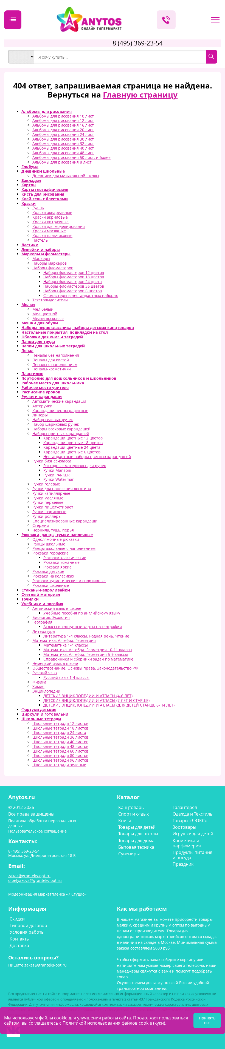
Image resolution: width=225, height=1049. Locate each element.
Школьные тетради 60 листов (60, 751)
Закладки (31, 180)
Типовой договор (28, 925)
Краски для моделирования (58, 226)
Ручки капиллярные (51, 493)
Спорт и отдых (133, 814)
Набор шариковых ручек (55, 424)
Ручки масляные (47, 498)
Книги (124, 821)
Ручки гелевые (46, 484)
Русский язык (44, 672)
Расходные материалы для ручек (74, 465)
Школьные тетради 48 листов (60, 746)
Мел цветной (44, 313)
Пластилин (32, 373)
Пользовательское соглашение (37, 831)
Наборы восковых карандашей (61, 428)
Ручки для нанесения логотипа (61, 488)
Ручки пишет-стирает (52, 507)
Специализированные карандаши (64, 521)
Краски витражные (50, 221)
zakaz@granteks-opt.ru (45, 965)
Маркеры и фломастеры (46, 253)
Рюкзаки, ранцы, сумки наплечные (57, 534)
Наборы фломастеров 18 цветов (73, 276)
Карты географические (44, 189)
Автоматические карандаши (59, 401)
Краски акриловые (50, 217)
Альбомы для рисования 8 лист (62, 162)
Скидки (17, 919)
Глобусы (29, 166)
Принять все (207, 1020)
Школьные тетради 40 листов (60, 741)
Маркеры (41, 258)
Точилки (30, 599)
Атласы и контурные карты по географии (82, 626)
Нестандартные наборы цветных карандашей (87, 456)
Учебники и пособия (42, 603)
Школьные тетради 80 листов (60, 755)
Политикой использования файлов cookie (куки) (114, 1023)
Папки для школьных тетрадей (53, 345)
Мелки (28, 304)
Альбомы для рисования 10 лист (63, 116)
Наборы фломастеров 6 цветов (72, 290)
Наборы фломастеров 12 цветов (73, 272)
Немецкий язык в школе (55, 663)
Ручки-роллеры (46, 516)
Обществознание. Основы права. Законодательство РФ (85, 668)
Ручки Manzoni (57, 470)
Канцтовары (131, 807)
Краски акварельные (52, 212)
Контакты (20, 939)
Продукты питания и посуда (192, 855)
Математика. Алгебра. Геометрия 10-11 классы (87, 649)
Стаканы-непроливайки (45, 590)
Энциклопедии (46, 691)
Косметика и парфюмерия (187, 843)
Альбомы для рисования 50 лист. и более (71, 157)
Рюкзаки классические (64, 557)
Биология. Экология (51, 617)
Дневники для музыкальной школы (65, 175)
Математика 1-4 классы (65, 645)
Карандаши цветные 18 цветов (73, 442)
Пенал (27, 350)
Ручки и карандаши (41, 396)
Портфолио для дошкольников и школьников (68, 378)
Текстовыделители (50, 299)
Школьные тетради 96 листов (60, 760)
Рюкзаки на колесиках (53, 576)
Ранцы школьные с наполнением (63, 548)
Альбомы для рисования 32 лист (63, 143)
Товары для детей (137, 827)
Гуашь (38, 207)
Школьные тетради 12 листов (60, 723)
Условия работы (27, 932)
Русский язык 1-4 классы (66, 677)
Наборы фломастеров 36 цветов (73, 286)
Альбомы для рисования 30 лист (63, 139)
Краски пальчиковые (52, 235)
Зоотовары (184, 827)
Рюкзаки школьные (50, 585)
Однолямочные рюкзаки (55, 539)
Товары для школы (138, 834)
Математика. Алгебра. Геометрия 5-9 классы (85, 654)
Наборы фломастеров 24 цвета (72, 281)
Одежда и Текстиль (192, 814)
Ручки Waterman (59, 479)
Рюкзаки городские (50, 553)
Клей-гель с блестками (44, 198)
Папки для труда (38, 341)
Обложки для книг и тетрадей (52, 336)
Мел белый (43, 309)
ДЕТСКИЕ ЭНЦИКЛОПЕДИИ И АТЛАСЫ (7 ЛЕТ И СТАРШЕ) (96, 700)
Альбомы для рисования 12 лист (63, 120)
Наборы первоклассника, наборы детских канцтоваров (77, 327)
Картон (28, 184)
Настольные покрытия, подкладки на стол (64, 332)
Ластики (29, 244)
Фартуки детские (38, 709)
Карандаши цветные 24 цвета (71, 447)
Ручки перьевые (47, 502)
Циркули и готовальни (44, 714)
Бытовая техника (136, 847)
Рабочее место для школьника (52, 382)
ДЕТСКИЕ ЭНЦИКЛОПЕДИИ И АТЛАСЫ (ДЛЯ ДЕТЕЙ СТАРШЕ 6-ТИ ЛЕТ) (109, 705)
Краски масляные (49, 230)
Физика (39, 682)
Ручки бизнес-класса (51, 461)
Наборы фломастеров (52, 267)
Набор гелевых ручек (52, 419)
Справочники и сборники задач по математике (88, 659)
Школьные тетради (41, 718)
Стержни (40, 525)
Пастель (40, 240)
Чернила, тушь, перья (53, 530)
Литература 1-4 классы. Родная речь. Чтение (86, 636)
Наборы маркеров (49, 263)
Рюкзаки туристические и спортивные (69, 580)
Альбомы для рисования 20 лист (63, 129)
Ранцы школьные (48, 544)
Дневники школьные (43, 171)
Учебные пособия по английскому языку (81, 613)
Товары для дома (136, 841)
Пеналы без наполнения (55, 355)
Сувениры (129, 854)
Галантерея (185, 807)
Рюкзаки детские (48, 571)
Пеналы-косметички (51, 368)
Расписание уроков (40, 392)
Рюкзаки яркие (57, 567)
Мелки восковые (48, 318)
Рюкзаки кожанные (61, 562)
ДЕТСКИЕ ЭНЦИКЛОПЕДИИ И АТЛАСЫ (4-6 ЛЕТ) (88, 695)
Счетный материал (40, 594)
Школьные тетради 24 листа (59, 732)
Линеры (40, 415)
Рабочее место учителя (45, 387)
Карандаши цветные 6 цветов (71, 452)
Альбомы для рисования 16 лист (63, 125)
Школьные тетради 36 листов (60, 737)
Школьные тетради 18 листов (60, 728)
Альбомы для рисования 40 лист (63, 148)
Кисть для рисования (42, 194)
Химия (38, 686)
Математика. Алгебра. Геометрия (64, 640)
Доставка (19, 945)
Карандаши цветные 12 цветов (73, 438)
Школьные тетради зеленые (59, 764)
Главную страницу (140, 94)
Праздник (183, 864)
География (42, 622)
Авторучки (42, 405)
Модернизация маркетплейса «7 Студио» (47, 894)
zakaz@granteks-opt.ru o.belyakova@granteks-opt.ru (35, 878)
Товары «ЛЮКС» (190, 821)
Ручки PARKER (56, 475)
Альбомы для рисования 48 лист (63, 152)
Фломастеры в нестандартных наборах (80, 295)
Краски (28, 203)
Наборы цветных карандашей (60, 433)
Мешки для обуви (39, 322)
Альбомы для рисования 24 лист (63, 134)
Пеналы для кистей (50, 359)
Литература (43, 631)
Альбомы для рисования (46, 111)
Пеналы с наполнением (54, 364)
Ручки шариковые (49, 511)
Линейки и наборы (40, 249)
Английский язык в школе (56, 608)
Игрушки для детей (193, 834)
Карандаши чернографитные (60, 410)
